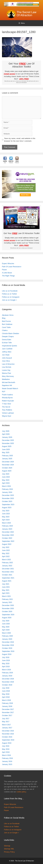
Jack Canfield (7, 349)
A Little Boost (7, 273)
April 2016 (6, 752)
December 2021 (8, 569)
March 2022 (6, 560)
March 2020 (6, 633)
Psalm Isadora (7, 395)
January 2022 (7, 566)
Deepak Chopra (8, 336)
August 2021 (6, 581)
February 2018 (7, 703)
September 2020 (8, 615)
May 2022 (5, 553)
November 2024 (8, 465)
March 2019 (6, 670)
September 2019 (8, 651)
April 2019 (6, 666)
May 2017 (5, 722)
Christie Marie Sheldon (10, 333)
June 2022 (6, 550)
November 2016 (8, 734)
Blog (3, 318)
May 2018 (5, 694)
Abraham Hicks (8, 315)
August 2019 (6, 654)
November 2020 (8, 608)
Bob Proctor (6, 321)
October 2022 (7, 538)
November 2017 (8, 712)
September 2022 (8, 541)
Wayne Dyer (6, 416)
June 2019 (6, 660)
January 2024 (7, 492)
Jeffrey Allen (6, 352)
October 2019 (7, 648)
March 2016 (6, 755)
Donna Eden (6, 340)
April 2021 (6, 593)
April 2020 (6, 630)
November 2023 (8, 498)
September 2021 (8, 578)
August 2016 (6, 743)
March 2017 (6, 725)
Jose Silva (6, 361)
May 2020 (5, 627)
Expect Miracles (8, 263)
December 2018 (8, 679)
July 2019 (5, 657)
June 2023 (6, 514)
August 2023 (6, 507)
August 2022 (6, 544)
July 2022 (5, 547)
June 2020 (6, 624)
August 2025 (6, 446)
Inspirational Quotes (9, 346)
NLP (3, 391)
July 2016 (5, 746)
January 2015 (7, 764)
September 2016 (8, 740)
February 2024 (7, 489)
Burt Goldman (7, 324)
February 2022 (7, 563)
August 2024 (6, 471)
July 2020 (5, 621)
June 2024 (6, 477)
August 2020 (6, 618)
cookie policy (21, 792)
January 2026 (7, 437)
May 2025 (5, 452)
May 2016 (5, 749)
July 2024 (5, 474)
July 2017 (5, 719)
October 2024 (7, 468)
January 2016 (7, 761)
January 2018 (7, 706)
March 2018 (6, 700)
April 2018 (6, 697)
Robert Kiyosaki (8, 401)
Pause (4, 270)
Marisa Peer (6, 373)
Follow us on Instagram (10, 297)
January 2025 (7, 459)
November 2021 (8, 572)
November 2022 (8, 535)
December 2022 (8, 532)
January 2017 (7, 728)
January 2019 (7, 676)
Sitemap (7, 846)
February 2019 (7, 673)
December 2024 (8, 462)
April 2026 (6, 434)
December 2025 (8, 440)
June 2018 (6, 691)
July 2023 (5, 511)
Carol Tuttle (6, 327)
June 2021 (6, 587)
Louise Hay (6, 370)
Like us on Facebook (10, 291)
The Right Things (8, 276)
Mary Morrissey (8, 376)
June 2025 (6, 449)
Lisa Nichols (6, 367)
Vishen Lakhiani (8, 413)
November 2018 (8, 682)
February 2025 (7, 456)
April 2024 (6, 483)
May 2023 (5, 517)
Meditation (6, 379)
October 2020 (7, 611)
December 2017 (8, 709)
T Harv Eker (6, 404)
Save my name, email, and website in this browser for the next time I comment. (19, 139)
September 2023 (8, 504)
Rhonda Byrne (7, 398)
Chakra (4, 330)
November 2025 (8, 443)
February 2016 (7, 758)
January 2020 (7, 639)
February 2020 (7, 636)
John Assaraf (7, 358)
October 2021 (7, 575)
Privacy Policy (9, 852)
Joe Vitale (5, 355)
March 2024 (6, 486)
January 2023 (7, 529)
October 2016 (7, 737)
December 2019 (8, 642)
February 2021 (7, 599)
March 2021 (6, 596)
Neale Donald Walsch (10, 388)
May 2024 (5, 480)
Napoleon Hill (7, 385)
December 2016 (8, 731)
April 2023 (6, 520)
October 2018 (7, 685)
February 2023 (7, 526)
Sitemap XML (9, 849)
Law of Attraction (8, 364)
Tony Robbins (7, 410)
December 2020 (8, 605)
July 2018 (5, 688)
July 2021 (5, 584)
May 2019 (5, 663)
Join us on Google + (9, 300)
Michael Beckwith (8, 382)
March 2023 (6, 523)
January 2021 (7, 602)
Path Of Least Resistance (11, 267)
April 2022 (6, 556)
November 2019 (8, 645)
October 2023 (7, 501)
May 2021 (5, 590)
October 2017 (7, 715)
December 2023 (8, 495)
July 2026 (5, 431)
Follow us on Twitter (9, 294)
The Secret (6, 407)
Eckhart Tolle (7, 343)
